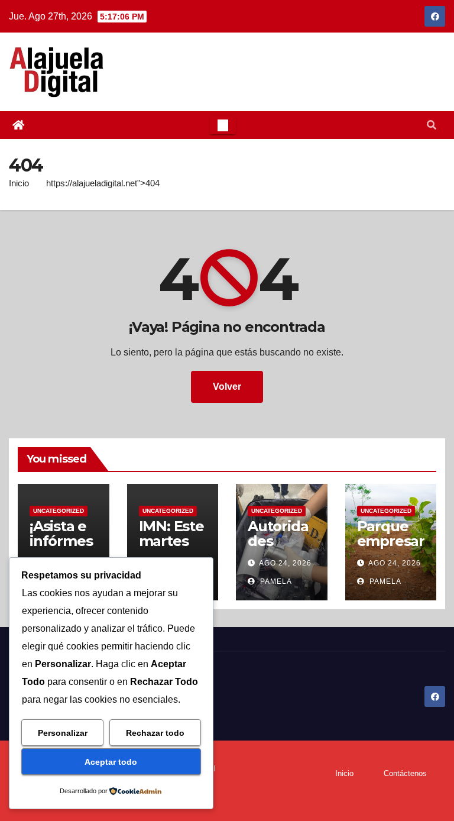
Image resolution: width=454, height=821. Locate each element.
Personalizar (62, 733)
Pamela (275, 581)
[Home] (18, 125)
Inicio (19, 183)
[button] (431, 125)
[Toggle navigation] (223, 125)
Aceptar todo (111, 762)
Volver (227, 387)
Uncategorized (58, 511)
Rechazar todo (155, 733)
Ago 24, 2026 (285, 563)
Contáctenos (405, 773)
